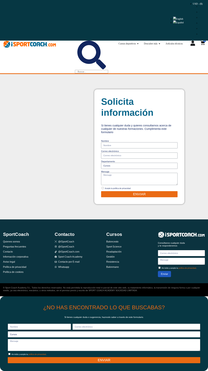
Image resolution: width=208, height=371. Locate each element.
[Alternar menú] (192, 43)
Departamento (108, 161)
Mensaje (105, 171)
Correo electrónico (110, 151)
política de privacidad (187, 268)
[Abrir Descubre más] (159, 43)
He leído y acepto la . (179, 268)
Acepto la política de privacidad (118, 188)
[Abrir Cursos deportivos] (138, 43)
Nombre (105, 141)
